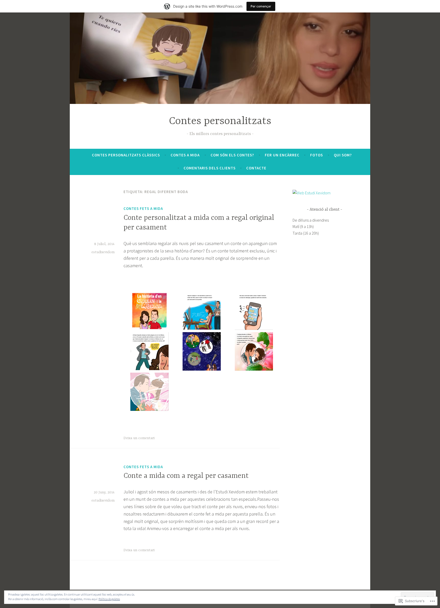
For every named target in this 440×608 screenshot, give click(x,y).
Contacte (256, 168)
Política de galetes (109, 599)
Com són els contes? (232, 155)
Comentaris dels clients (210, 168)
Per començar (261, 6)
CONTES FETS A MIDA (143, 208)
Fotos (316, 155)
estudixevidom (103, 252)
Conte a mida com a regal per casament (186, 476)
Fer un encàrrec (282, 155)
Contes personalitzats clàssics (126, 155)
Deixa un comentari (139, 438)
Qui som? (343, 155)
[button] (149, 311)
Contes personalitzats (220, 121)
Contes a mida (185, 155)
